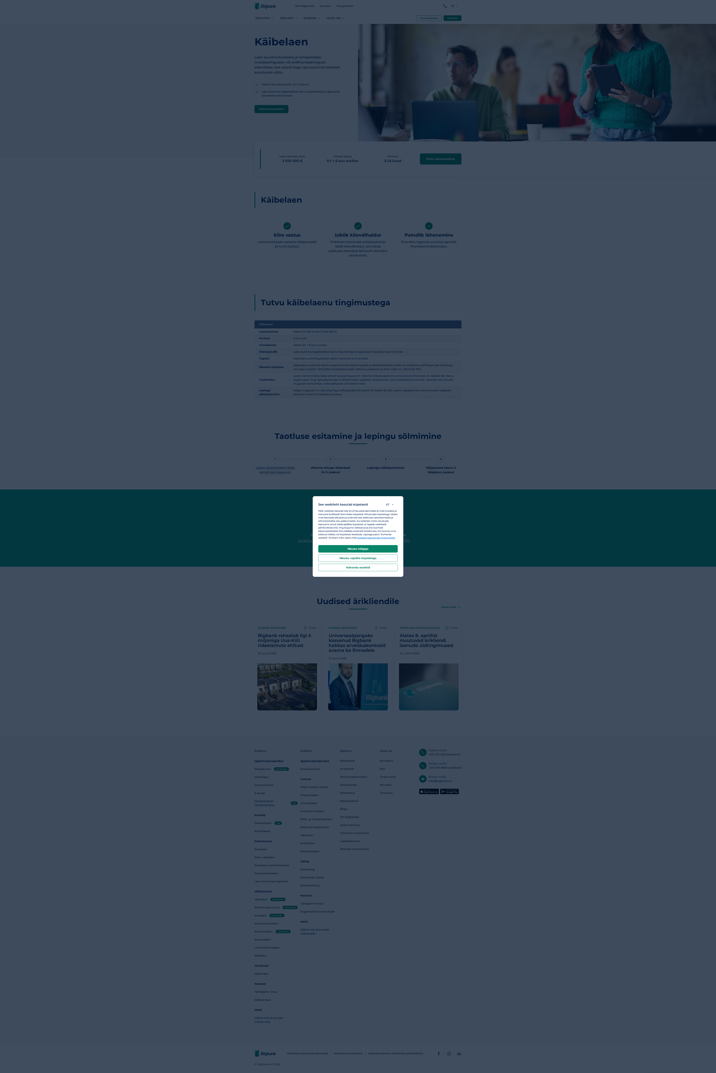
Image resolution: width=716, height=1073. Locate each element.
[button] (390, 504)
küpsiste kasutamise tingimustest (376, 537)
